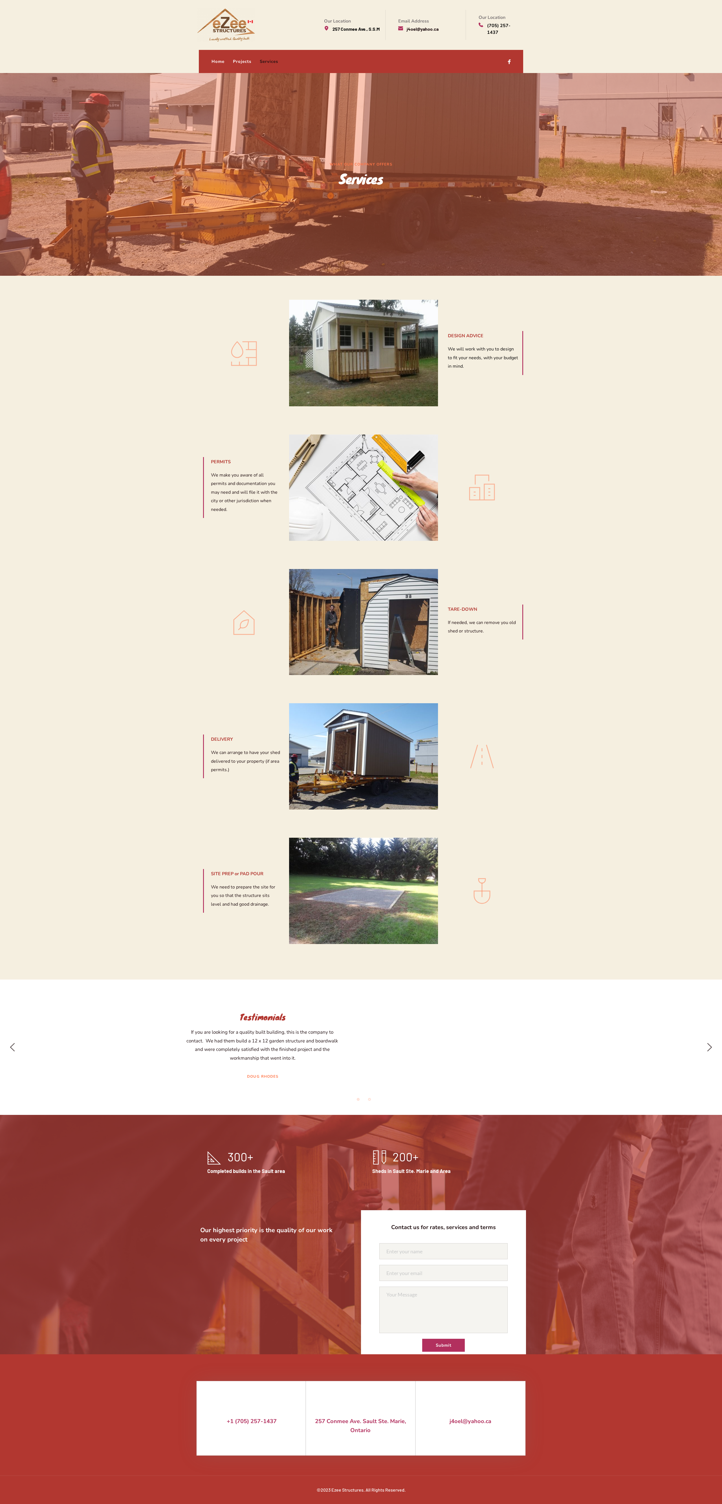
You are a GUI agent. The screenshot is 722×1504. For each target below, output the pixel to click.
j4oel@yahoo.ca (470, 1421)
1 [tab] (358, 1099)
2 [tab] (369, 1099)
